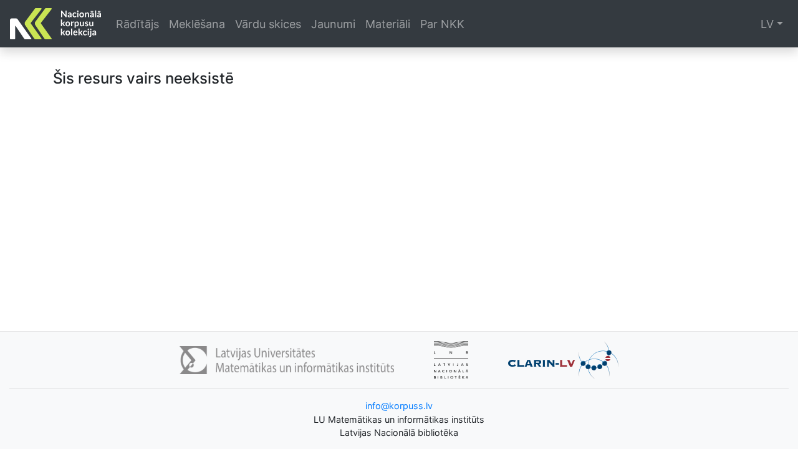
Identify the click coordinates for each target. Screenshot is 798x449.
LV (767, 24)
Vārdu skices (268, 24)
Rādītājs (137, 24)
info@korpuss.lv (399, 405)
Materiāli (387, 24)
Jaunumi (333, 24)
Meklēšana (197, 24)
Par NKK (442, 24)
